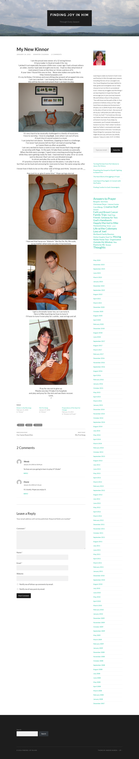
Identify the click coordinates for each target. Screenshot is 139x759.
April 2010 (97, 601)
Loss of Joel (99, 231)
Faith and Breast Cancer (105, 212)
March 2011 (97, 563)
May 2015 (96, 392)
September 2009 (99, 631)
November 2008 (99, 656)
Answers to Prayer (104, 198)
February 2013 (98, 486)
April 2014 (97, 439)
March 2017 (97, 350)
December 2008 (99, 652)
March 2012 (97, 516)
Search (19, 730)
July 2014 (96, 431)
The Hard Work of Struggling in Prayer (106, 176)
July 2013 (96, 465)
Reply (26, 473)
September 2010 (99, 580)
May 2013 (96, 473)
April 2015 (97, 397)
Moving (117, 236)
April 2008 (97, 686)
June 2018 (97, 337)
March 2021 (97, 303)
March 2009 (97, 639)
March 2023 (97, 277)
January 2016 (98, 384)
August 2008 (97, 669)
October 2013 (98, 452)
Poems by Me (99, 245)
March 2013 (97, 482)
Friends (96, 217)
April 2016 (97, 375)
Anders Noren (111, 750)
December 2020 (99, 307)
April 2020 (97, 320)
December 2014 (99, 409)
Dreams (21, 425)
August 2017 (97, 345)
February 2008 (98, 695)
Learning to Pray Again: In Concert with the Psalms (107, 182)
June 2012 (97, 503)
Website (20, 574)
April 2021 (97, 299)
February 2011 (98, 567)
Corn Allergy (98, 207)
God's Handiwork (102, 220)
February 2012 (98, 520)
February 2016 (98, 379)
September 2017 (99, 341)
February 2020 (98, 324)
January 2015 (98, 405)
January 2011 (98, 571)
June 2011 (97, 550)
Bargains (96, 202)
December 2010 (99, 576)
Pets (115, 242)
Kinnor (29, 425)
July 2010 (96, 588)
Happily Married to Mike (105, 223)
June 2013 (97, 469)
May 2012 (96, 507)
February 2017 (98, 354)
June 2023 (97, 273)
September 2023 (99, 269)
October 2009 (98, 627)
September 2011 (99, 537)
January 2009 (98, 648)
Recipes (108, 245)
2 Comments (56, 54)
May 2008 (96, 682)
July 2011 (96, 546)
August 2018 (97, 333)
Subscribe (116, 150)
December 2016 (99, 358)
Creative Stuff (111, 207)
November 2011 (99, 529)
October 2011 (98, 533)
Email (19, 563)
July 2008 (96, 673)
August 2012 (97, 495)
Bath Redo (104, 202)
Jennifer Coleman (41, 54)
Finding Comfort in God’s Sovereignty (106, 187)
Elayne (26, 482)
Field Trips (111, 215)
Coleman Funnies (113, 204)
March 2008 (97, 691)
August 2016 (97, 371)
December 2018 (99, 328)
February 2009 (98, 644)
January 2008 (98, 699)
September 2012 (99, 490)
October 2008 (98, 661)
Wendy (26, 461)
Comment (21, 528)
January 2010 (98, 614)
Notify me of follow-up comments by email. (36, 584)
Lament (114, 226)
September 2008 (99, 665)
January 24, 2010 (24, 54)
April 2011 (97, 558)
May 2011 (96, 554)
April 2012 (97, 512)
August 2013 (97, 461)
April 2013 (97, 478)
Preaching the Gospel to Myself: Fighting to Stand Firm (107, 171)
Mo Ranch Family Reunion (103, 234)
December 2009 (99, 618)
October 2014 (98, 418)
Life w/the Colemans (105, 228)
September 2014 (99, 422)
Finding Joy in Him (69, 15)
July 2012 (96, 499)
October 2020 (98, 311)
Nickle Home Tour (101, 239)
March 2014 (97, 443)
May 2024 (96, 260)
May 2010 (96, 597)
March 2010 (97, 605)
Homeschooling (99, 226)
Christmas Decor (100, 204)
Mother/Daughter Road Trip (102, 237)
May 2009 (96, 635)
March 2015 (97, 401)
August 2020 (97, 316)
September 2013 (99, 456)
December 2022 (99, 286)
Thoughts (38, 425)
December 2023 (99, 264)
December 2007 (99, 703)
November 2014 (99, 414)
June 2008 (97, 678)
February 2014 (98, 448)
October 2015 (98, 388)
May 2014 (96, 435)
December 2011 (99, 524)
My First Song (43, 408)
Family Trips (100, 215)
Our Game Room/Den (25, 434)
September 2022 (99, 290)
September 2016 (99, 367)
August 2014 (97, 426)
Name (19, 552)
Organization (115, 239)
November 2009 (99, 622)
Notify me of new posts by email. (32, 589)
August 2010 (97, 584)
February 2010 (98, 610)
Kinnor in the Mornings (24, 408)
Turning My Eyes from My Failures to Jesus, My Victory (106, 165)
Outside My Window (103, 242)
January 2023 (98, 281)
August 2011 (97, 541)
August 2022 (97, 294)
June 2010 (97, 593)
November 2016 (99, 362)
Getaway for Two (109, 217)
